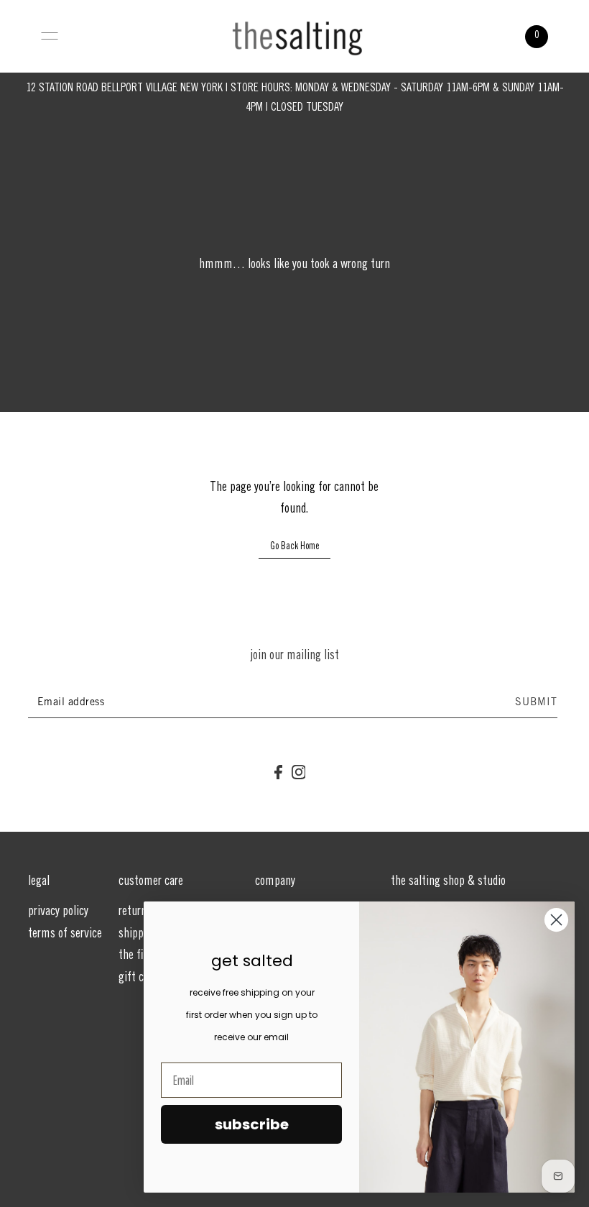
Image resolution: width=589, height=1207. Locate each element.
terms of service (65, 934)
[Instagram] (299, 773)
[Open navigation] (49, 35)
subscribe (252, 1124)
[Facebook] (278, 773)
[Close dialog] (556, 919)
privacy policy (58, 912)
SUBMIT (536, 703)
